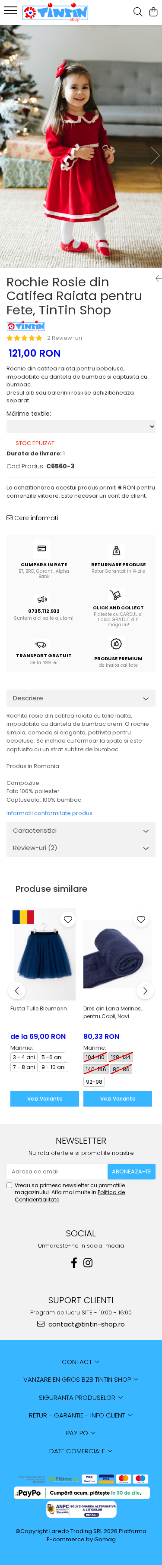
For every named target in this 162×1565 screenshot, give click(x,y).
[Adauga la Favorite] (68, 919)
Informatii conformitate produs (49, 813)
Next (155, 155)
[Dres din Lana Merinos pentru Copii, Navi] (117, 954)
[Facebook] (74, 1262)
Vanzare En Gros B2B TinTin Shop (78, 1379)
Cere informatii (36, 518)
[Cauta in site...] (138, 12)
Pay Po (78, 1432)
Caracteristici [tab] (35, 830)
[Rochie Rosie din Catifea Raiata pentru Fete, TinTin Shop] (81, 146)
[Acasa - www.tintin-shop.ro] (55, 12)
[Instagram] (88, 1262)
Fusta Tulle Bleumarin (38, 1008)
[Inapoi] (155, 279)
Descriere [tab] (28, 698)
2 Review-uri (64, 338)
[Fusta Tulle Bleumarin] (44, 954)
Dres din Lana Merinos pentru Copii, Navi (112, 1012)
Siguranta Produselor (78, 1397)
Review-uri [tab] (35, 847)
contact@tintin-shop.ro (86, 1324)
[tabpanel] (81, 146)
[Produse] (11, 12)
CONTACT (78, 1361)
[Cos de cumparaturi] (153, 12)
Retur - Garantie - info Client (78, 1415)
